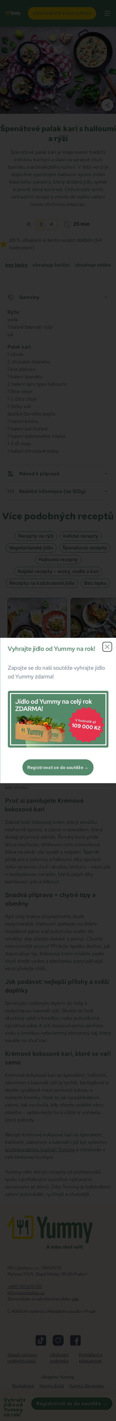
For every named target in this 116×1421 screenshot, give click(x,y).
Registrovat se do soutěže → (57, 767)
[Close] (107, 647)
